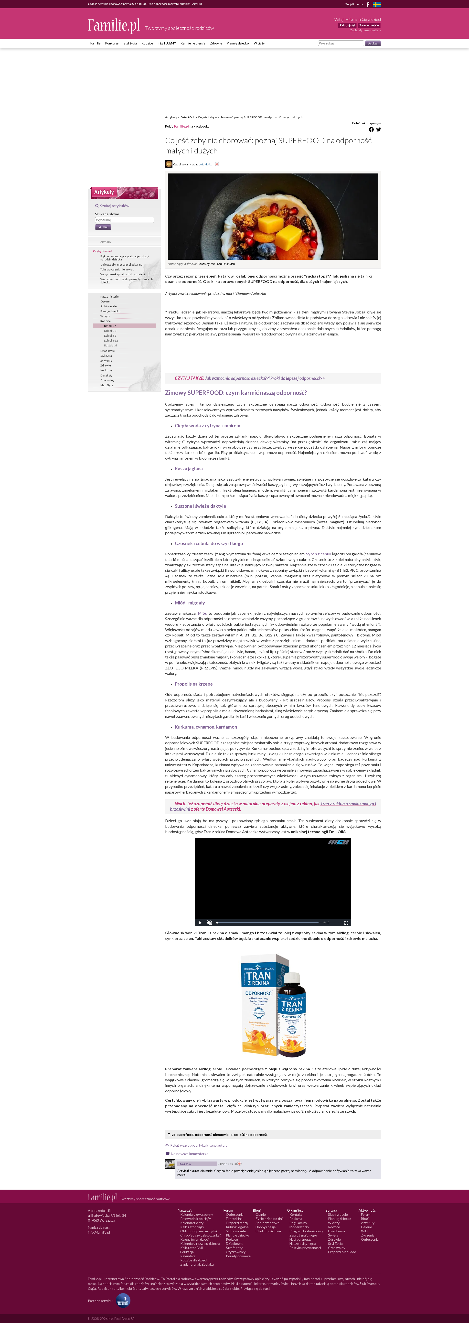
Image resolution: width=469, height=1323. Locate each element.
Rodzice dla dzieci (193, 1260)
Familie (95, 43)
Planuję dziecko (238, 43)
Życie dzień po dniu (270, 1218)
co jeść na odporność (250, 1134)
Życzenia (367, 1235)
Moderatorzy (299, 1227)
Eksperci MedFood (342, 1252)
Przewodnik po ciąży (195, 1218)
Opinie (261, 1214)
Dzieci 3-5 (110, 335)
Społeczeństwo (267, 1223)
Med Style (106, 385)
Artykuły (105, 241)
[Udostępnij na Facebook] (371, 130)
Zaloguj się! (347, 25)
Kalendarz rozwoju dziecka (200, 1243)
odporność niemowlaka (214, 1134)
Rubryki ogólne (237, 1227)
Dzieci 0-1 (110, 325)
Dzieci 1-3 (110, 330)
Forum (366, 1214)
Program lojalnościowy (306, 1231)
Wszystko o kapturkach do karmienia (123, 274)
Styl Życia (335, 1243)
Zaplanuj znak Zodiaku (197, 1264)
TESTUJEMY (167, 43)
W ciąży (259, 43)
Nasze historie (109, 296)
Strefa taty (234, 1248)
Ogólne (105, 301)
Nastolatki (110, 345)
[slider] (268, 922)
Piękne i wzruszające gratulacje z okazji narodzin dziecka (124, 258)
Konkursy (112, 43)
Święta (333, 1235)
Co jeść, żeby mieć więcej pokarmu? (121, 264)
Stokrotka (185, 1163)
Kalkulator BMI (191, 1248)
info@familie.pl (99, 1232)
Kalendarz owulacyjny (196, 1214)
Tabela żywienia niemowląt (117, 269)
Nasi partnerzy (300, 1239)
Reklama (295, 1218)
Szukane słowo (107, 214)
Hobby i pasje (266, 1227)
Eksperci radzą (237, 1223)
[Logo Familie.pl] (114, 26)
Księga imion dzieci (194, 1239)
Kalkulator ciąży (192, 1227)
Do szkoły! (106, 375)
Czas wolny (107, 380)
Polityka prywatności (305, 1248)
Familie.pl (181, 126)
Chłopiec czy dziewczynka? (200, 1235)
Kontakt (295, 1214)
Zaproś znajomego (303, 1235)
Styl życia (130, 43)
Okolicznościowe (268, 1231)
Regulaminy (298, 1223)
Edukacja (187, 1252)
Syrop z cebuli (318, 553)
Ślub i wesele (108, 306)
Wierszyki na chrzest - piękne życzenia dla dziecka (126, 281)
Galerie (366, 1227)
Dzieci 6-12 (111, 340)
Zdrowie (216, 43)
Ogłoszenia (235, 1214)
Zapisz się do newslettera (365, 30)
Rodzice (147, 43)
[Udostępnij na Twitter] (378, 130)
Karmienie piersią (193, 43)
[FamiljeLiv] (377, 4)
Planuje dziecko (110, 311)
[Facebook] (369, 5)
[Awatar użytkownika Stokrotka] (170, 1164)
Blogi (365, 1218)
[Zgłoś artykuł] (217, 164)
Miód (202, 613)
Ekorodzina (234, 1218)
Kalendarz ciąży (191, 1223)
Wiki (364, 1231)
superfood (185, 1134)
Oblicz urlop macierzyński (199, 1231)
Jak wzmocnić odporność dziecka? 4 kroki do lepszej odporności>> (265, 378)
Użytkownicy (235, 1252)
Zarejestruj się (369, 25)
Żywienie (106, 360)
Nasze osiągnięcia (302, 1243)
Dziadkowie (107, 350)
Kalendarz (187, 1256)
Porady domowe (238, 1256)
